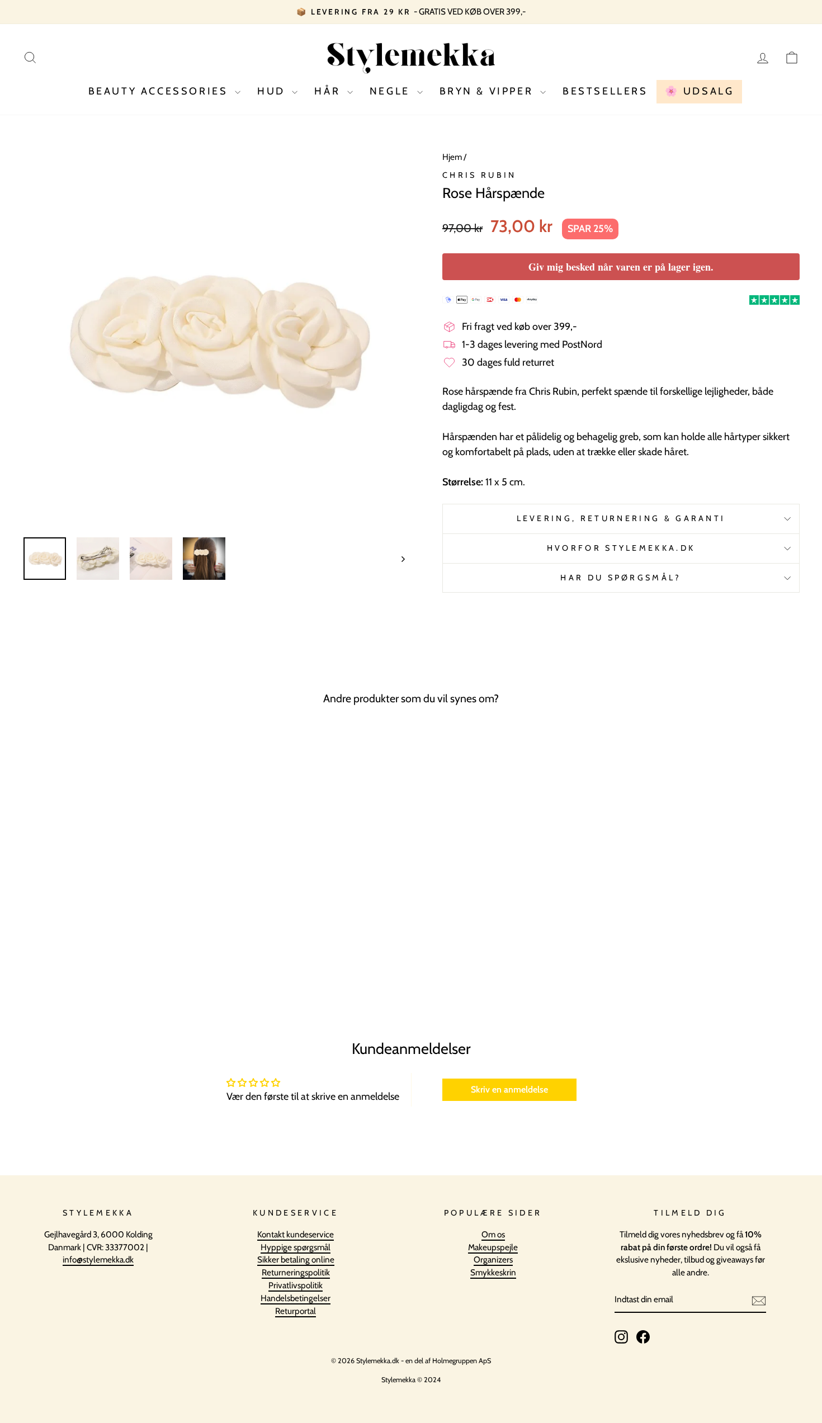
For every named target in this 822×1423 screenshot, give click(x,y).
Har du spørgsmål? (620, 578)
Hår (329, 91)
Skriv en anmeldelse (509, 1089)
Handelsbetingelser (295, 1298)
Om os (493, 1234)
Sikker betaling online (295, 1259)
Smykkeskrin (493, 1272)
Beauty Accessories (160, 91)
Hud (273, 91)
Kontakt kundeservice (295, 1234)
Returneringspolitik (296, 1272)
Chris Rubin (479, 175)
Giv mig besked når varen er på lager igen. (621, 266)
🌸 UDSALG (699, 91)
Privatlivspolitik (295, 1285)
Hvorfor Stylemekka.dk (621, 548)
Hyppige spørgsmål (295, 1247)
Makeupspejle (493, 1247)
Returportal (295, 1311)
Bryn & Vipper (488, 91)
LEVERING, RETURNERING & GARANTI (621, 518)
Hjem (452, 157)
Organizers (493, 1259)
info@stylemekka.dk (98, 1259)
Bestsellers (605, 91)
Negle (392, 91)
